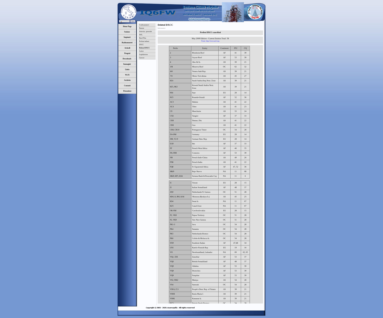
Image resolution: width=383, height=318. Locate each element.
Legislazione (143, 54)
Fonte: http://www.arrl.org (210, 41)
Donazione (127, 91)
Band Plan (142, 38)
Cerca (132, 21)
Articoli (127, 48)
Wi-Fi (127, 75)
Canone (141, 58)
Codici (141, 51)
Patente (141, 28)
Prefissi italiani (144, 41)
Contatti (127, 86)
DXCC (141, 44)
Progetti (127, 53)
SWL (141, 35)
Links (127, 69)
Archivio (127, 80)
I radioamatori (144, 25)
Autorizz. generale (145, 31)
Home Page (127, 26)
